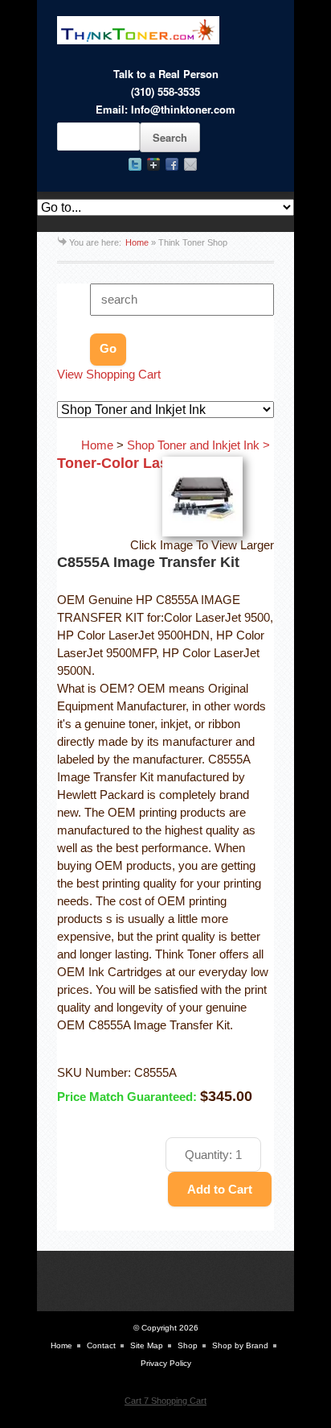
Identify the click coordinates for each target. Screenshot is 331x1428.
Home (137, 242)
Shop (188, 1345)
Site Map (146, 1345)
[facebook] (172, 164)
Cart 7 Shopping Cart (165, 1400)
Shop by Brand (240, 1345)
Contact (101, 1345)
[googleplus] (153, 164)
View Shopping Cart (109, 374)
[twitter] (135, 164)
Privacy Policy (166, 1363)
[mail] (190, 164)
